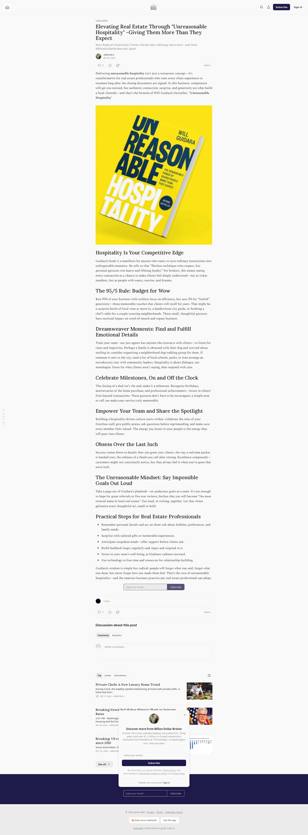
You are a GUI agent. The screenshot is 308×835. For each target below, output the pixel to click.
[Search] (261, 7)
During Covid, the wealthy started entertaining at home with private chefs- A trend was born (138, 690)
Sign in (298, 7)
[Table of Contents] (3, 417)
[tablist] (109, 635)
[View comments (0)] (110, 65)
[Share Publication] (268, 7)
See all (102, 764)
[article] (154, 692)
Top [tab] (99, 675)
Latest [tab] (107, 675)
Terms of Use (169, 770)
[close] (184, 714)
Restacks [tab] (116, 635)
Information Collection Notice (153, 773)
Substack (138, 828)
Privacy (150, 812)
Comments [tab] (103, 635)
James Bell (108, 55)
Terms (159, 812)
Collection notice (174, 812)
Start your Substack (146, 820)
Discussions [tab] (120, 675)
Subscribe (281, 7)
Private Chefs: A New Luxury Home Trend (128, 684)
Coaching (102, 20)
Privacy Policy (178, 773)
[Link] (91, 252)
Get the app (169, 820)
